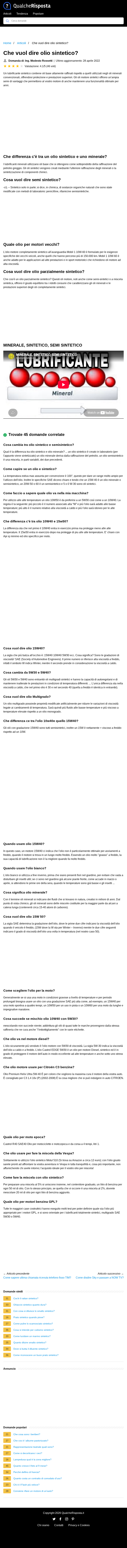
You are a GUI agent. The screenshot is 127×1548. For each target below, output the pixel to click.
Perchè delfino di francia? (26, 1472)
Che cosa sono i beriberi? (26, 1434)
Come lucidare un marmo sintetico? (32, 1336)
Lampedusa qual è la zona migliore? (32, 1459)
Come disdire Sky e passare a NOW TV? (100, 1277)
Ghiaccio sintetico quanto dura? (29, 1304)
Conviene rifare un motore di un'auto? (33, 1491)
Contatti (58, 1525)
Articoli (7, 13)
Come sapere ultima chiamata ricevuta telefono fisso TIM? (37, 1277)
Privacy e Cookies (79, 1525)
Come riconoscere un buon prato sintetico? (36, 1355)
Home (7, 43)
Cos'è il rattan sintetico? (25, 1298)
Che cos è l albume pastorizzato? (30, 1440)
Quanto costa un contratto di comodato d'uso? (37, 1478)
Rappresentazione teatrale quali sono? (33, 1447)
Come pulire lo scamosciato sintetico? (33, 1323)
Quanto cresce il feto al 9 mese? (30, 1465)
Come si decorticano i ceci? (27, 1453)
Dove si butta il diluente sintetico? (30, 1348)
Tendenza (22, 13)
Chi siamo (43, 1525)
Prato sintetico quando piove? (28, 1317)
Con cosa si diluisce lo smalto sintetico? (34, 1311)
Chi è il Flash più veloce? (26, 1484)
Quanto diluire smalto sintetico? (29, 1342)
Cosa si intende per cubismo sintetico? (33, 1330)
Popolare (38, 13)
